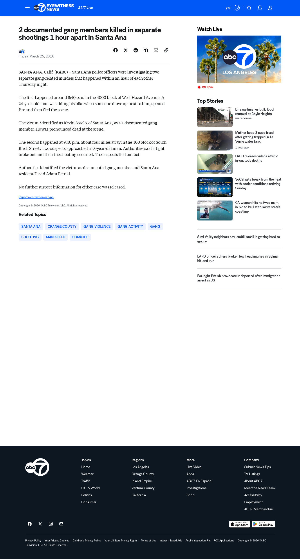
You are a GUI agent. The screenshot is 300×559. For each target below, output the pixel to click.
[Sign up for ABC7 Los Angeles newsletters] (61, 524)
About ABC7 (253, 481)
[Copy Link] (166, 50)
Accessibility (253, 495)
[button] (27, 7)
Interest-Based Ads (171, 540)
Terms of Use (148, 540)
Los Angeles (140, 467)
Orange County (143, 474)
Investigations (196, 488)
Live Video (194, 467)
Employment (253, 502)
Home (85, 467)
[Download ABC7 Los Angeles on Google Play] (263, 524)
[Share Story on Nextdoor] (146, 50)
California (139, 495)
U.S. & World (90, 488)
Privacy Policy (33, 540)
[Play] (239, 59)
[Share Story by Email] (156, 50)
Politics (86, 495)
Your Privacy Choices (57, 540)
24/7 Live (85, 7)
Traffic (85, 481)
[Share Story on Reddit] (135, 50)
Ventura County (143, 488)
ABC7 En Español (199, 481)
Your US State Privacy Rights (121, 540)
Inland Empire (142, 481)
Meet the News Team (259, 488)
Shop (190, 495)
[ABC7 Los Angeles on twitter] (40, 524)
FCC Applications (224, 540)
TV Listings (252, 474)
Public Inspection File (198, 540)
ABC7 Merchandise (258, 509)
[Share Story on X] (125, 50)
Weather (87, 474)
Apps (190, 474)
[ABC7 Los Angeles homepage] (54, 8)
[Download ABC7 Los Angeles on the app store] (239, 524)
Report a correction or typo (36, 197)
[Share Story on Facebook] (115, 50)
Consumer (88, 502)
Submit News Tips (257, 467)
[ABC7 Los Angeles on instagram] (50, 524)
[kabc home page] (37, 467)
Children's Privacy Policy (87, 540)
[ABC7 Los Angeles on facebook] (29, 524)
